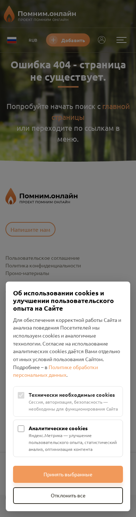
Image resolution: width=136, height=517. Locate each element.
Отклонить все (68, 495)
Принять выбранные (68, 474)
